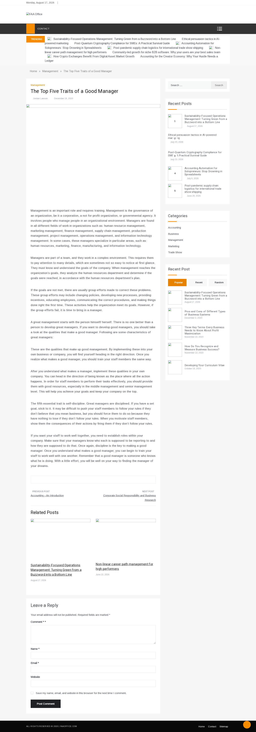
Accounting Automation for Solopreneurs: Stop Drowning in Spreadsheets (203, 171)
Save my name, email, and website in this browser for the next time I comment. (81, 693)
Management (38, 85)
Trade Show (175, 252)
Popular (178, 282)
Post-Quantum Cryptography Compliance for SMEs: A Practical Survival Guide (122, 43)
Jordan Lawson (40, 98)
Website (35, 676)
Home (202, 726)
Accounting (174, 227)
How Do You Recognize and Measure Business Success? (202, 347)
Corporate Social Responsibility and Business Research (129, 497)
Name (35, 648)
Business (173, 233)
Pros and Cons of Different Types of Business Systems (205, 313)
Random (219, 282)
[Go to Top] (247, 725)
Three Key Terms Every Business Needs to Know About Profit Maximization (204, 330)
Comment (37, 621)
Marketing (173, 246)
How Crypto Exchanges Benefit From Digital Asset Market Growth (94, 56)
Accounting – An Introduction (47, 495)
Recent (198, 282)
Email (35, 662)
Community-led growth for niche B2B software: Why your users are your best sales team (166, 52)
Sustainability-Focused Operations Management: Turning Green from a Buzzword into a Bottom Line (115, 38)
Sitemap (224, 726)
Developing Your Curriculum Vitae (205, 365)
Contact (43, 28)
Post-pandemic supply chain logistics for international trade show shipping (158, 47)
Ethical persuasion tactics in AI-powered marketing (192, 136)
